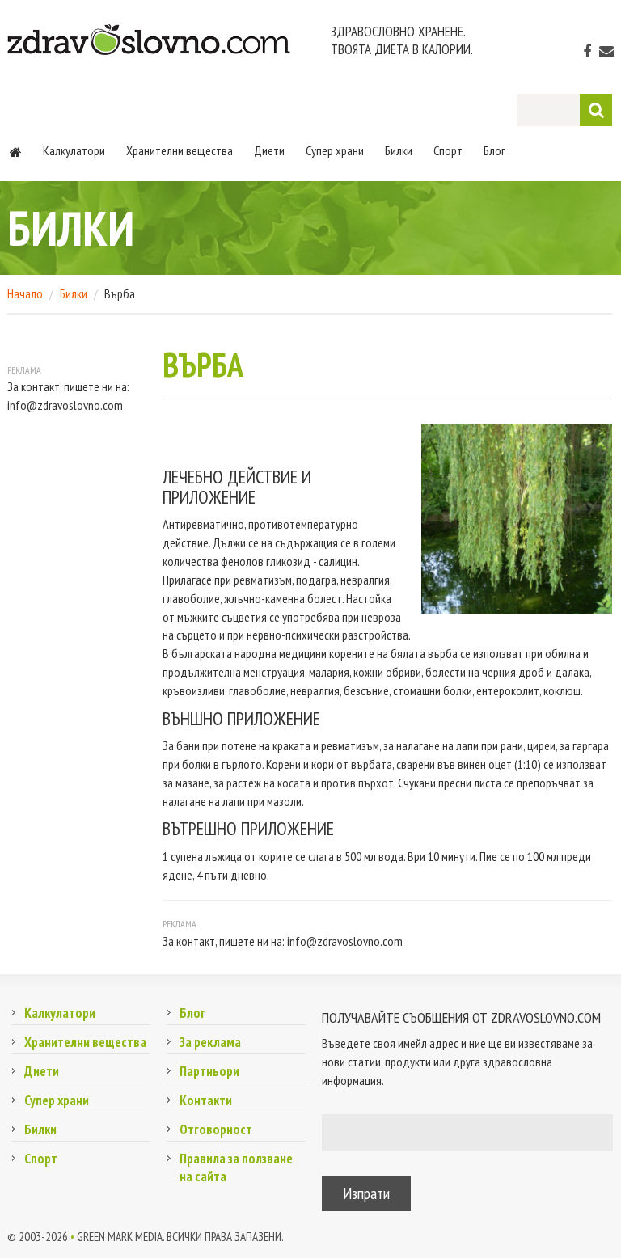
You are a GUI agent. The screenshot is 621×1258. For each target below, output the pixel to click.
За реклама (210, 1042)
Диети (269, 150)
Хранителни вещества (179, 150)
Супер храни (335, 150)
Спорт (448, 150)
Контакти (206, 1100)
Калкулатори (74, 150)
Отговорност (216, 1129)
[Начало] (15, 150)
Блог (494, 150)
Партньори (209, 1071)
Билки (398, 150)
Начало (25, 293)
